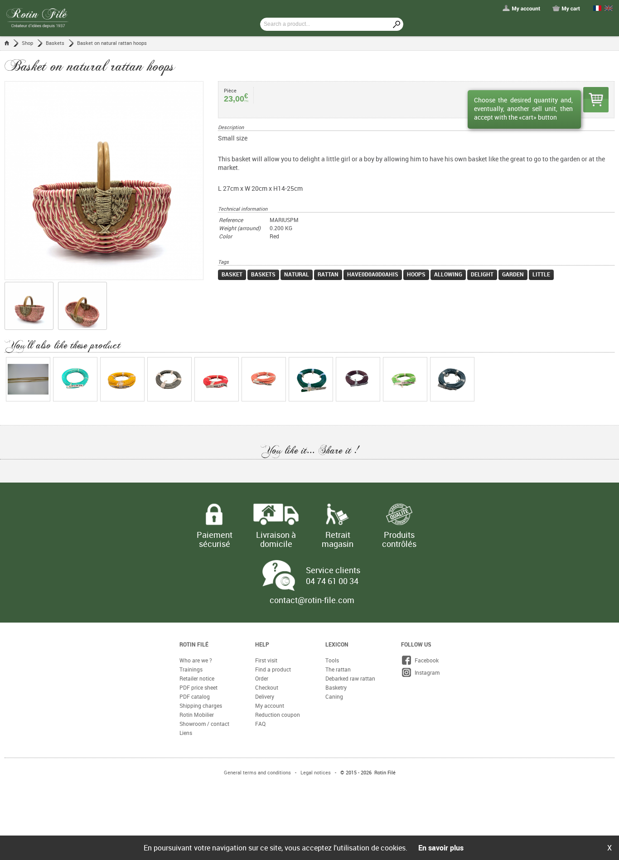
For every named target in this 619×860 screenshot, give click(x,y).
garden (513, 274)
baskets (263, 274)
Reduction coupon (277, 714)
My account (269, 705)
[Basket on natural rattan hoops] (111, 180)
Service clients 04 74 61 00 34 (333, 575)
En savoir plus (441, 848)
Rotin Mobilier (196, 714)
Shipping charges (200, 705)
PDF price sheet (198, 687)
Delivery (264, 696)
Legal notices (315, 772)
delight (482, 274)
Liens (185, 732)
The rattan (338, 669)
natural (296, 274)
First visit (266, 660)
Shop (27, 42)
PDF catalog (194, 696)
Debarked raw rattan (350, 678)
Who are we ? (195, 660)
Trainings (191, 669)
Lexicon (336, 644)
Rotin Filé (193, 644)
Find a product (273, 669)
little (541, 274)
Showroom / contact (204, 723)
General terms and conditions (257, 772)
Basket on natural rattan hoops (112, 42)
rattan (328, 274)
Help (262, 644)
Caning (334, 696)
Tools (332, 660)
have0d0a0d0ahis (372, 274)
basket (232, 274)
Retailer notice (196, 678)
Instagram (426, 672)
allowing (448, 274)
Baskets (55, 42)
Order (261, 678)
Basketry (336, 687)
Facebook (425, 660)
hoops (416, 274)
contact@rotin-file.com (312, 599)
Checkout (266, 687)
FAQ (260, 723)
